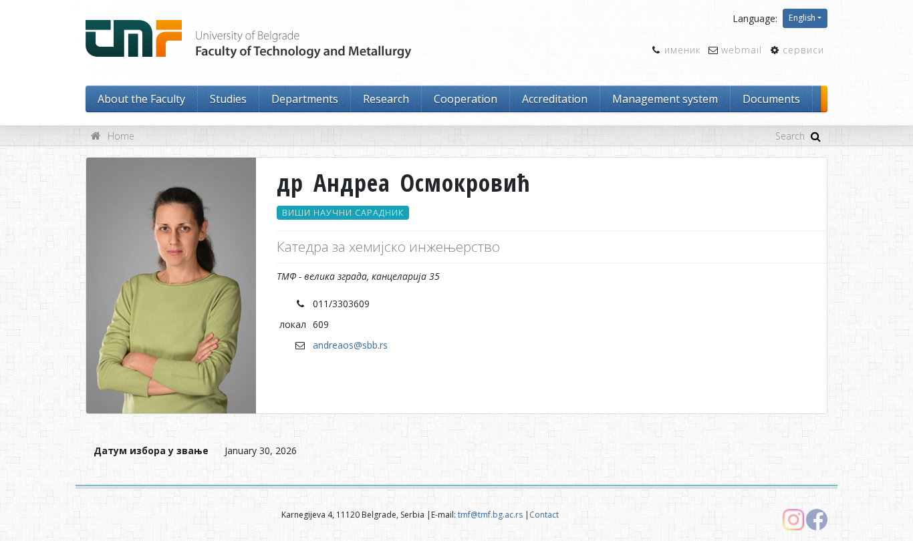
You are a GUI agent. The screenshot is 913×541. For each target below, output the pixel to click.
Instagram (793, 519)
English (802, 17)
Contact (544, 514)
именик (682, 49)
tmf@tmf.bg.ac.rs (490, 514)
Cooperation (465, 99)
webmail (741, 49)
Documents (771, 99)
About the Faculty (141, 99)
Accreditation (555, 99)
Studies (228, 99)
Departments (304, 99)
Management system (665, 99)
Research (386, 99)
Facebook (816, 519)
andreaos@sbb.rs (350, 345)
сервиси (803, 49)
